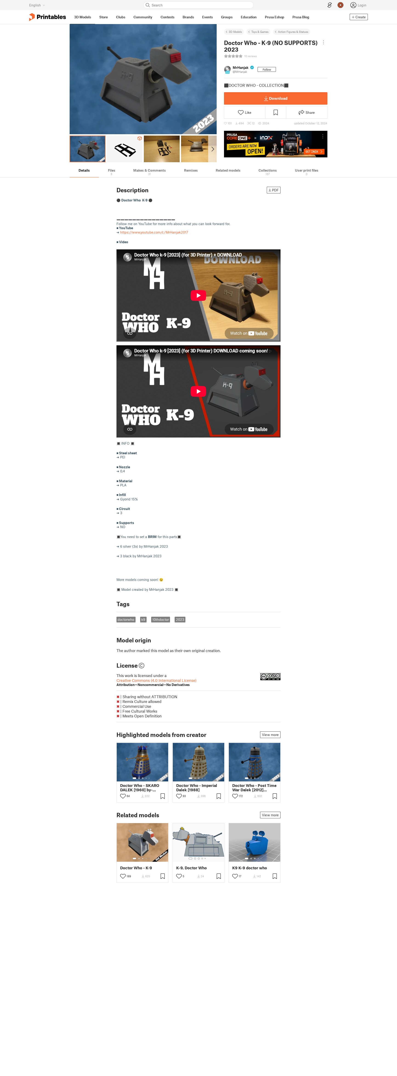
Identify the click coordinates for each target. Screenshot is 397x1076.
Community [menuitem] (142, 17)
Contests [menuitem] (167, 17)
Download (278, 98)
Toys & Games (260, 31)
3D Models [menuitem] (82, 17)
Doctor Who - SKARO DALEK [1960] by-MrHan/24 (139, 787)
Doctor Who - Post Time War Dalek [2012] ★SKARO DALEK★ (254, 787)
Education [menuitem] (249, 17)
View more (270, 735)
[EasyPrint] (329, 5)
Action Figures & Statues (293, 31)
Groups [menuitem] (227, 17)
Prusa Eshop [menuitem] (274, 17)
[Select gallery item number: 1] (134, 778)
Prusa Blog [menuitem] (300, 17)
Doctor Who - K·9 (136, 868)
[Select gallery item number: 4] (146, 778)
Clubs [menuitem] (120, 17)
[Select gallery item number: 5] (149, 778)
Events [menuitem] (207, 17)
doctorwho (126, 619)
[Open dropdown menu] (323, 42)
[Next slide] (212, 149)
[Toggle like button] (123, 796)
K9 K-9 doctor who (249, 868)
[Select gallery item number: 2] (139, 778)
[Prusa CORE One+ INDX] (275, 144)
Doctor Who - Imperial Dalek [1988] (196, 787)
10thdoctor (160, 619)
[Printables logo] (47, 17)
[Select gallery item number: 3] (143, 778)
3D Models (235, 31)
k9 (143, 619)
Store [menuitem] (103, 17)
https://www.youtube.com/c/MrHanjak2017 (154, 232)
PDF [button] (275, 190)
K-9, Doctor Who (191, 868)
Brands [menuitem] (188, 17)
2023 (180, 619)
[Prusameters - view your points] (340, 5)
